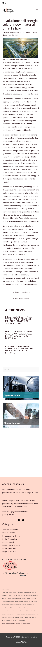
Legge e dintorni (9, 552)
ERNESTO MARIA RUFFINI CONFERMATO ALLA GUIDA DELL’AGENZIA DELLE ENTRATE (19, 349)
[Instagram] (5, 3)
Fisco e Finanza (8, 533)
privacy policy (8, 515)
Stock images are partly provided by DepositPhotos (16, 623)
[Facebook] (3, 3)
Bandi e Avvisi (8, 542)
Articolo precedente (21, 292)
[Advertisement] (21, 452)
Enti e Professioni (9, 539)
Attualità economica (11, 33)
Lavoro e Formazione (11, 545)
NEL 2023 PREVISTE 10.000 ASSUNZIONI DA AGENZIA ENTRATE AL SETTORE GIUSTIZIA (18, 334)
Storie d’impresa (9, 548)
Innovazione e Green (28, 33)
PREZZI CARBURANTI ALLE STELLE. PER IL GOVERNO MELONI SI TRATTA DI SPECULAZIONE (18, 320)
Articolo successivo (21, 298)
